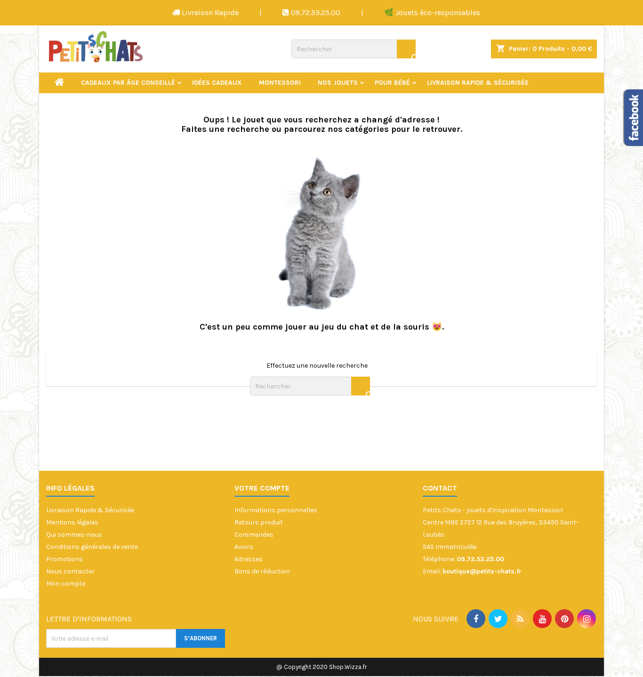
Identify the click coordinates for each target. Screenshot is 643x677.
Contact (440, 488)
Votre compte (261, 488)
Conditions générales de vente (92, 547)
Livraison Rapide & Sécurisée (478, 83)
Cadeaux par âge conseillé (128, 83)
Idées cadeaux (217, 83)
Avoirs (243, 547)
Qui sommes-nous (74, 535)
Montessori (280, 83)
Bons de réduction (262, 571)
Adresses (248, 559)
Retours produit (258, 522)
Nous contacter (70, 571)
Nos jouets (338, 83)
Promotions (64, 559)
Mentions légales (72, 522)
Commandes (253, 535)
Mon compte (65, 584)
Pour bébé (392, 83)
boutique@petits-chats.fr (482, 571)
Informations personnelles (275, 510)
